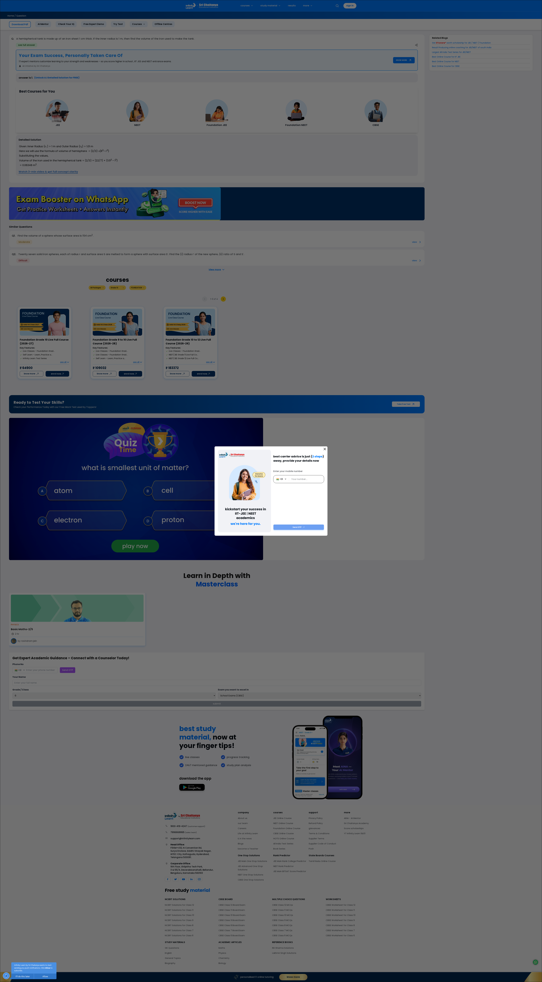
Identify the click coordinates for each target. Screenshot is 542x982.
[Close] (325, 449)
